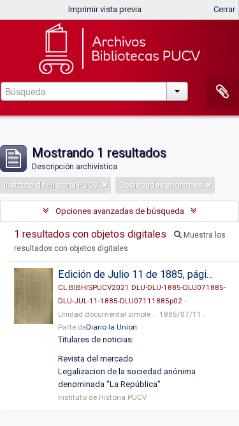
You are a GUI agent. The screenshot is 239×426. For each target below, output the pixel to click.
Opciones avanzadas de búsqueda (119, 211)
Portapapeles (222, 92)
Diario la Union (111, 327)
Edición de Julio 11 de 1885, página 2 (141, 274)
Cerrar (224, 9)
